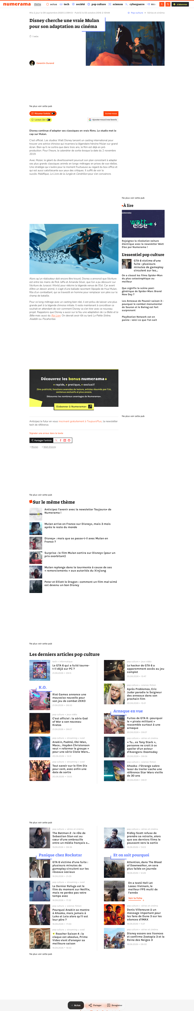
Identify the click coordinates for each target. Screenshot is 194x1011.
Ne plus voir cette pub (40, 106)
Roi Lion (56, 315)
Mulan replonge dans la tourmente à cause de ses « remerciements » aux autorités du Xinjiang (78, 569)
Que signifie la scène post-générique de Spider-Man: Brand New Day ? (142, 291)
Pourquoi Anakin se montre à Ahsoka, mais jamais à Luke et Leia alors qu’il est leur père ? (70, 914)
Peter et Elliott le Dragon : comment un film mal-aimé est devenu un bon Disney (80, 583)
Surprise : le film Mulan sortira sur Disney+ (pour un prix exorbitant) (79, 554)
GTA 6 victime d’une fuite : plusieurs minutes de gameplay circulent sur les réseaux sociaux (148, 265)
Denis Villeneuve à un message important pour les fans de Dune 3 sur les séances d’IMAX (144, 914)
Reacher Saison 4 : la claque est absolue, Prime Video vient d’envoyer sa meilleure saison (70, 938)
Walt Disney (49, 446)
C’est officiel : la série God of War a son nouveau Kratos (70, 722)
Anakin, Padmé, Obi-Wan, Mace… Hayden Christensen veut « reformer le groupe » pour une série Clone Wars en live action (70, 746)
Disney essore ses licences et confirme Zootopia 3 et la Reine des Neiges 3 (145, 937)
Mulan (34, 446)
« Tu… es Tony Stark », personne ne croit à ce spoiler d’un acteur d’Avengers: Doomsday (142, 747)
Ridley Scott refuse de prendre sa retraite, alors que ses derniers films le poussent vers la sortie (144, 837)
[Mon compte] (161, 4)
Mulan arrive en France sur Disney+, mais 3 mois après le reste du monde (77, 525)
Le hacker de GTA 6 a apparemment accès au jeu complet (145, 669)
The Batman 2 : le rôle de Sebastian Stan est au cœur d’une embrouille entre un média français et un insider (70, 837)
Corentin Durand (45, 63)
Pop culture (137, 12)
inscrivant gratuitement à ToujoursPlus (80, 421)
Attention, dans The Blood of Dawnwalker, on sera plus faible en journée (144, 865)
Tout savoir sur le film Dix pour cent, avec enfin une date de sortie (69, 769)
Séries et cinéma (156, 12)
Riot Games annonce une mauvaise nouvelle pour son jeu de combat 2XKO (69, 698)
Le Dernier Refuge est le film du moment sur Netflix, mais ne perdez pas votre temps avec (71, 891)
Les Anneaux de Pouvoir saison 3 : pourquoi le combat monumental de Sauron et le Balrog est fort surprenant (142, 305)
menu (37, 4)
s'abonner (182, 4)
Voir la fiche (135, 898)
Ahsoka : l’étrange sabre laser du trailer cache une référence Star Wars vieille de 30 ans (145, 770)
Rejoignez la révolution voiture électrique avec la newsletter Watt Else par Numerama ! (143, 244)
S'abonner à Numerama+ (71, 406)
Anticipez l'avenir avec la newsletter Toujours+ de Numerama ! (77, 511)
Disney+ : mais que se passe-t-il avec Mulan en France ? (76, 540)
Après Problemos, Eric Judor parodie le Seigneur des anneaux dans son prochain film (144, 693)
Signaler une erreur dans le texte (46, 433)
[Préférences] (167, 4)
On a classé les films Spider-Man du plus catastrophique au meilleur (142, 278)
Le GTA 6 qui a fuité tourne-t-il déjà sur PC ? (70, 667)
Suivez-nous (111, 113)
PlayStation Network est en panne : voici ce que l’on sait (139, 318)
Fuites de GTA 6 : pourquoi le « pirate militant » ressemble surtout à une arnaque (144, 723)
